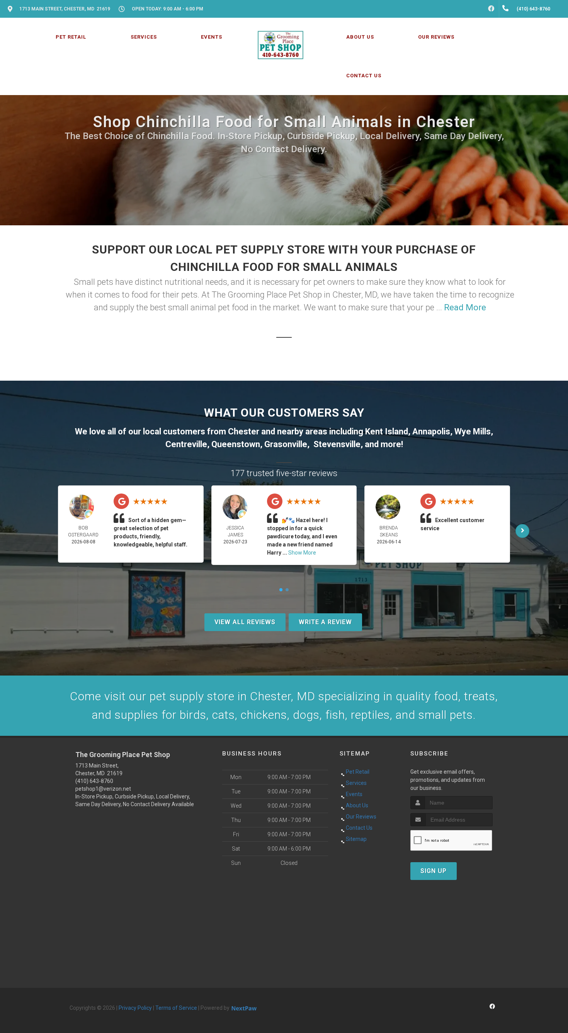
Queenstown (235, 444)
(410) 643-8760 (94, 781)
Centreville (186, 444)
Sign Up (433, 871)
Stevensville (337, 444)
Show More (302, 553)
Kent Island (386, 431)
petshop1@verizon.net (103, 789)
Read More (465, 307)
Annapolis (431, 431)
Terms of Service (176, 1008)
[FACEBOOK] (491, 9)
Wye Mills (472, 431)
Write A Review (325, 622)
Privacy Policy (135, 1008)
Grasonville (285, 444)
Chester (243, 431)
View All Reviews (244, 622)
